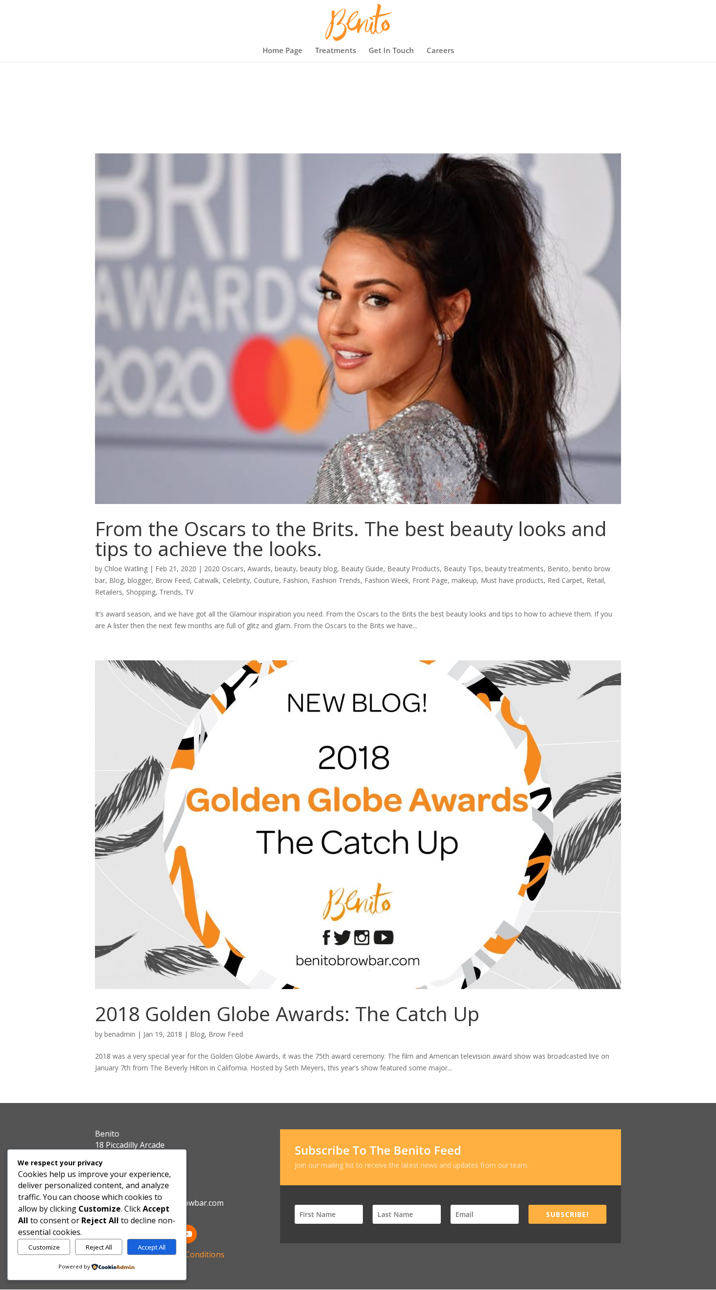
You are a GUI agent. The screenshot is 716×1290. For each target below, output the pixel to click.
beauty (285, 568)
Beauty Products (413, 568)
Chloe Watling (126, 568)
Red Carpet (565, 580)
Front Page (430, 580)
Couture (266, 580)
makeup (464, 580)
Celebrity (236, 580)
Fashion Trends (336, 580)
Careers (440, 51)
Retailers (108, 592)
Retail (595, 580)
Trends (170, 592)
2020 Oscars (224, 568)
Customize (44, 1247)
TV (189, 592)
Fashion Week (386, 580)
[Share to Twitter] (594, 628)
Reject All (99, 1247)
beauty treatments (514, 568)
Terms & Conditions (188, 1254)
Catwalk (206, 580)
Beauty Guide (362, 568)
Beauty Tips (462, 568)
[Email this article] (611, 628)
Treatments (335, 51)
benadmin (119, 1034)
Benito (557, 568)
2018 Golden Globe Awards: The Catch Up (287, 1013)
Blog (116, 580)
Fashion (295, 580)
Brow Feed (172, 580)
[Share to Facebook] (576, 628)
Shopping (140, 592)
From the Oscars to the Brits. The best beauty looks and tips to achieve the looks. (351, 538)
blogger (139, 580)
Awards (259, 568)
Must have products (512, 580)
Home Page (282, 51)
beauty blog (318, 568)
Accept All (152, 1247)
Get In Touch (391, 51)
